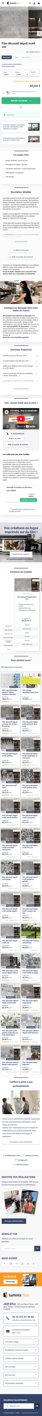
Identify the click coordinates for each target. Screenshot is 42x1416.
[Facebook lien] (5, 1263)
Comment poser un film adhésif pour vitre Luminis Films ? (14, 139)
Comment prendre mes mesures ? (12, 64)
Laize (5, 72)
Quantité (33, 72)
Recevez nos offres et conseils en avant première (17, 1240)
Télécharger (10, 1282)
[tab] (4, 1407)
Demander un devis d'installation (21, 1142)
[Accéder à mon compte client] (34, 3)
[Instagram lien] (22, 1263)
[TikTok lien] (34, 1263)
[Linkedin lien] (16, 1263)
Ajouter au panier (28, 500)
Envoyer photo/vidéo (14, 1221)
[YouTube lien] (11, 1263)
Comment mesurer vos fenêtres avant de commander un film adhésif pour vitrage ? (14, 127)
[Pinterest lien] (28, 1263)
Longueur (17, 72)
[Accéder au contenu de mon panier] (39, 3)
